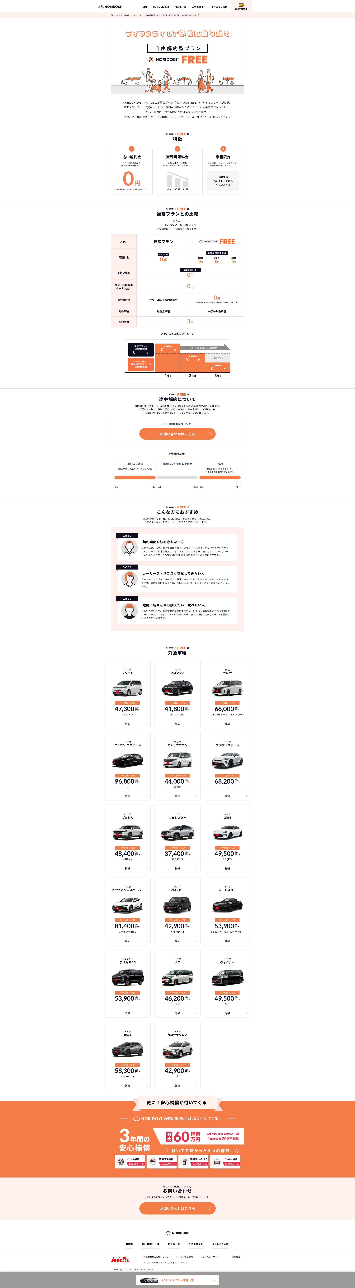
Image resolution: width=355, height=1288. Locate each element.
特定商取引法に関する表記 (156, 1256)
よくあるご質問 (219, 6)
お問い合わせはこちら (177, 433)
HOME (144, 6)
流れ (133, 189)
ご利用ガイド (199, 6)
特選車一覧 (180, 6)
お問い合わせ (241, 8)
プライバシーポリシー (211, 1256)
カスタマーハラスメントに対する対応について (165, 1262)
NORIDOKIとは (161, 6)
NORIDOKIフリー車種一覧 (177, 1280)
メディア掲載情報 (184, 1256)
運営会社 (236, 1256)
